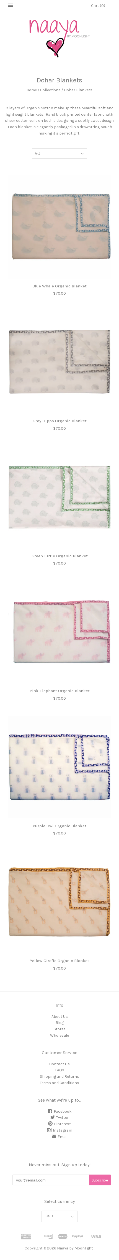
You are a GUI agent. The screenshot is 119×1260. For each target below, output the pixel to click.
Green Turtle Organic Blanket (60, 555)
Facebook (62, 1111)
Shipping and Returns (59, 1076)
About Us (59, 1016)
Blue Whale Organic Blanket (59, 286)
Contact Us (59, 1064)
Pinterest (62, 1124)
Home (32, 90)
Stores (60, 1029)
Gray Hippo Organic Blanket (60, 420)
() (98, 5)
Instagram (62, 1130)
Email (63, 1136)
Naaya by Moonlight (75, 1248)
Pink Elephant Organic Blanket (60, 690)
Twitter (62, 1117)
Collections (50, 90)
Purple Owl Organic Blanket (59, 825)
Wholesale (59, 1035)
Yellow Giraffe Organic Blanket (59, 960)
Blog (60, 1022)
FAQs (59, 1070)
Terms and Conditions (59, 1083)
